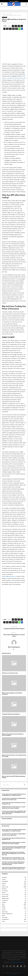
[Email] (21, 966)
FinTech (3, 892)
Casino (3, 885)
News (3, 904)
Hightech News (5, 898)
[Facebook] (3, 966)
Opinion (3, 906)
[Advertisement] (14, 48)
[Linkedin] (14, 966)
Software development (7, 913)
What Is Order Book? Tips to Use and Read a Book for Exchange (14, 755)
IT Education (5, 900)
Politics (3, 907)
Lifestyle (4, 902)
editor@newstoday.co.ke (17, 962)
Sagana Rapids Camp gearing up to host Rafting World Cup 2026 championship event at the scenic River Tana (13, 853)
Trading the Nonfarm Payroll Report (14, 628)
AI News (4, 879)
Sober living (4, 911)
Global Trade (5, 896)
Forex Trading (4, 17)
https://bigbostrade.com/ (9, 576)
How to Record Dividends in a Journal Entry (14, 635)
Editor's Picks (5, 886)
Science (3, 909)
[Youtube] (17, 966)
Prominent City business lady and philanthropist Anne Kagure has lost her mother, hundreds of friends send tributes (13, 863)
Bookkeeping (5, 881)
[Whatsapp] (24, 966)
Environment (5, 890)
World (3, 921)
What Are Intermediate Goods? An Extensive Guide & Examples (13, 734)
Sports (3, 915)
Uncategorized (5, 919)
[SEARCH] (24, 785)
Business (4, 883)
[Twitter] (7, 966)
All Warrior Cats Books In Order (10, 673)
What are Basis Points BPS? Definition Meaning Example (13, 777)
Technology (4, 917)
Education (4, 888)
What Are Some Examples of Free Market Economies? (12, 693)
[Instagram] (10, 966)
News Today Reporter (7, 22)
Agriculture (4, 877)
